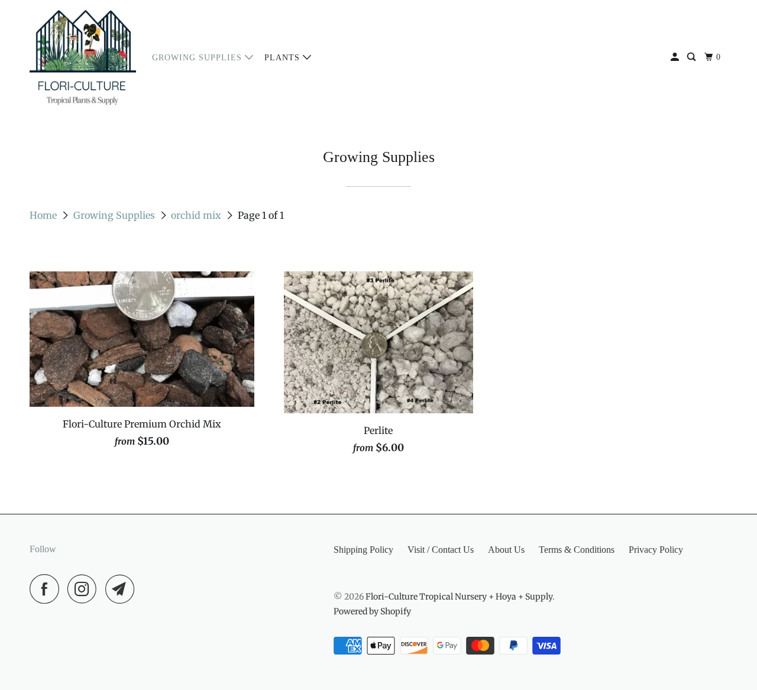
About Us (506, 550)
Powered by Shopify (372, 611)
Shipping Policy (363, 550)
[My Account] (676, 57)
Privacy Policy (656, 550)
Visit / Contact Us (440, 550)
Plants (283, 57)
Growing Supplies (198, 57)
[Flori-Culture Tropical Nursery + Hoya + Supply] (83, 57)
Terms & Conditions (576, 550)
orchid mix (197, 215)
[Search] (692, 57)
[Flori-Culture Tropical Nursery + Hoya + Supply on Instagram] (85, 589)
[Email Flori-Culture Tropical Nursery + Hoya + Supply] (123, 589)
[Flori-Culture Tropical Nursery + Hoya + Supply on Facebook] (47, 589)
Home (44, 215)
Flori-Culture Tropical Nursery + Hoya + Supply (458, 596)
